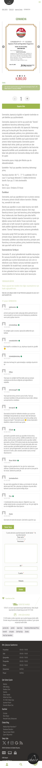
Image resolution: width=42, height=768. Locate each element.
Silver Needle (6, 694)
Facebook (8, 743)
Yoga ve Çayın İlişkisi (8, 732)
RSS (21, 743)
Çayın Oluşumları (7, 734)
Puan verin (21, 537)
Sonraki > (38, 46)
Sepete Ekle (21, 106)
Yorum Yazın (8, 527)
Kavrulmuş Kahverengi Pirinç (32, 628)
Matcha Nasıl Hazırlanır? (9, 726)
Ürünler (5, 713)
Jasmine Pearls (7, 702)
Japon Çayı (19, 628)
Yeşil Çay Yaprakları (7, 635)
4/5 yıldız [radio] (23, 539)
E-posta (21, 573)
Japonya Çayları (18, 9)
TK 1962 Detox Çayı (8, 700)
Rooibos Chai (6, 689)
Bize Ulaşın (6, 716)
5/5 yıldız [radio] (25, 539)
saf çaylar (11, 631)
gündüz (12, 628)
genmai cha (5, 628)
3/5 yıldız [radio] (21, 539)
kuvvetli (5, 631)
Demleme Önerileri (8, 729)
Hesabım (7, 764)
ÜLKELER (11, 9)
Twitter (4, 743)
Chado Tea (9, 2)
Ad (21, 565)
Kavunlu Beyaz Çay (8, 705)
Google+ (16, 743)
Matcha (5, 684)
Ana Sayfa (5, 9)
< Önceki (3, 46)
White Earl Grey (7, 697)
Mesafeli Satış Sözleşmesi (10, 718)
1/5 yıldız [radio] (17, 539)
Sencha (27, 631)
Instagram (12, 743)
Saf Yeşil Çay (19, 631)
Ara (21, 764)
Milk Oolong (6, 686)
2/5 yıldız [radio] (19, 539)
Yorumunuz (21, 541)
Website (21, 581)
